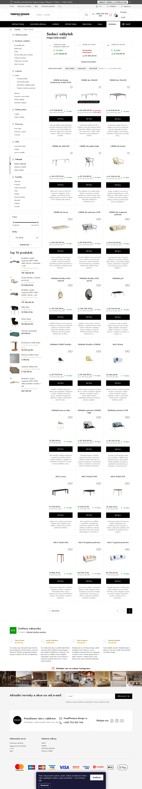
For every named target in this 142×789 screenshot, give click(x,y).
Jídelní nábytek (19, 170)
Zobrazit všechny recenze (36, 632)
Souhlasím (97, 777)
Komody (17, 135)
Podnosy (17, 185)
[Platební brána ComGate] (98, 767)
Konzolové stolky (19, 146)
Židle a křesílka (19, 117)
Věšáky (16, 149)
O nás (12, 6)
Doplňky (18, 177)
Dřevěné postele (22, 79)
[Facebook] (112, 720)
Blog (36, 6)
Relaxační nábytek (20, 167)
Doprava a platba (47, 751)
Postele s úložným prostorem (26, 88)
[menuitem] (19, 24)
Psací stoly (17, 129)
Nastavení (45, 785)
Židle (16, 52)
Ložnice (18, 71)
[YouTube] (121, 720)
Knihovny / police (20, 132)
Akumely (17, 200)
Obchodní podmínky (48, 6)
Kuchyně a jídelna (22, 41)
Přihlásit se (124, 696)
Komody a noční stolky (21, 96)
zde (40, 780)
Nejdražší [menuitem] (82, 68)
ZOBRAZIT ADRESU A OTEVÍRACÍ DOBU (113, 2)
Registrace (127, 6)
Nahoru (55, 611)
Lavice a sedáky (19, 152)
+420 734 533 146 (101, 15)
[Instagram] (117, 720)
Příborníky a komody (21, 61)
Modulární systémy (20, 103)
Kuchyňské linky (19, 45)
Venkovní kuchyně (20, 58)
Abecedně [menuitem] (93, 68)
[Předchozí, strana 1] (123, 611)
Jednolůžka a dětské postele (26, 85)
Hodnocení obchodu (16, 743)
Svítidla (16, 194)
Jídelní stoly (18, 48)
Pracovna (19, 124)
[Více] (126, 24)
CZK (100, 6)
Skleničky (17, 181)
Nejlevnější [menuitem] (70, 68)
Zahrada (18, 159)
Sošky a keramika (20, 188)
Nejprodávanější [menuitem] (55, 68)
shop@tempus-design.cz (75, 718)
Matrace (17, 93)
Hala (17, 142)
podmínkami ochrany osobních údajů (97, 702)
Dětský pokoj (20, 109)
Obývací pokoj (21, 35)
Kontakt (43, 746)
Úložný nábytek (19, 99)
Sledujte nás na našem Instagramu (73, 668)
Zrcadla (17, 206)
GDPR (43, 743)
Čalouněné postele (23, 82)
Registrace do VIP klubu (17, 746)
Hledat (86, 15)
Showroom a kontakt (24, 6)
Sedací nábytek (20, 164)
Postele (16, 75)
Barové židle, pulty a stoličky (23, 55)
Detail (61, 119)
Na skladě (27, 237)
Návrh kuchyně (19, 64)
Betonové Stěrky (19, 197)
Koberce (17, 203)
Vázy (16, 191)
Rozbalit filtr (24, 245)
